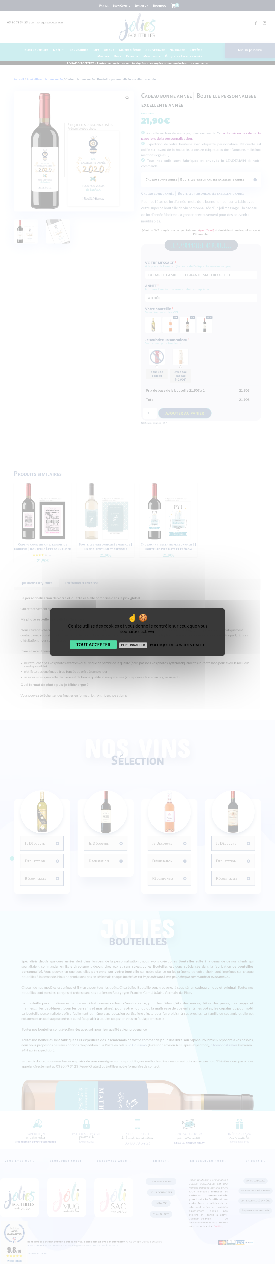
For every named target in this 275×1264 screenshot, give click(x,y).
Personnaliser (133, 645)
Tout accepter (93, 644)
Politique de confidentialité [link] (177, 645)
